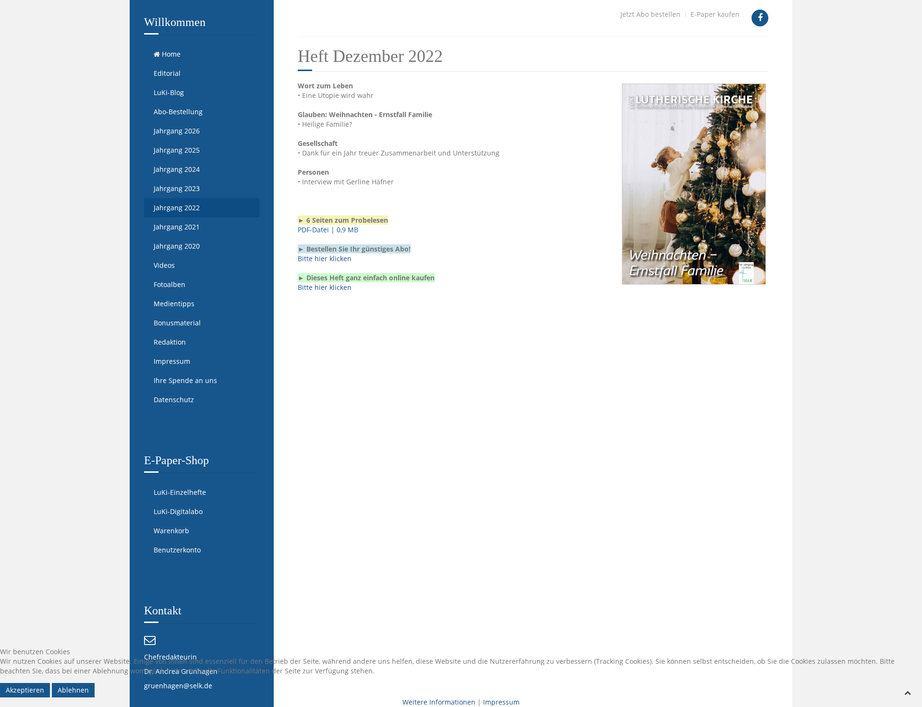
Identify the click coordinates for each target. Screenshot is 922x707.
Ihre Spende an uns (185, 380)
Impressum (172, 361)
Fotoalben (169, 284)
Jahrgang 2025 (177, 150)
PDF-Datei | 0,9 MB (328, 229)
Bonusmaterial (177, 322)
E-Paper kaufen (715, 14)
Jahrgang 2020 (177, 246)
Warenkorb (171, 530)
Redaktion (170, 342)
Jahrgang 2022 (177, 207)
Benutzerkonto (177, 549)
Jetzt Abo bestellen (650, 14)
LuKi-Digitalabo (178, 511)
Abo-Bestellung (178, 111)
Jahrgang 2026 (177, 130)
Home (170, 54)
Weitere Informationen (438, 702)
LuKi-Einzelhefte (180, 492)
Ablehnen (73, 690)
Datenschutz (174, 399)
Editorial (167, 73)
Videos (164, 265)
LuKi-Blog (169, 92)
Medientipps (174, 303)
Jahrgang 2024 (177, 169)
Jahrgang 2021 (177, 226)
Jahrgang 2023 (177, 188)
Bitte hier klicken (325, 258)
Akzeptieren (25, 690)
